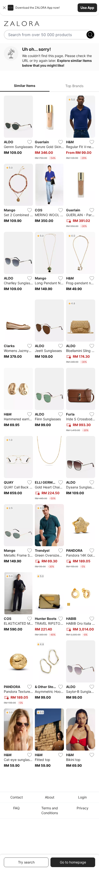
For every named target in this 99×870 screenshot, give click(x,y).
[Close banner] (4, 7)
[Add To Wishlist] (29, 142)
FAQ (16, 808)
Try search (26, 862)
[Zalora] (49, 23)
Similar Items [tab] (24, 86)
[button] (49, 7)
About (49, 797)
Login (82, 797)
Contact (16, 797)
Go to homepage (73, 862)
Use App (87, 8)
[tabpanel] (49, 435)
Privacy (82, 808)
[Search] (90, 35)
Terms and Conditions (49, 810)
